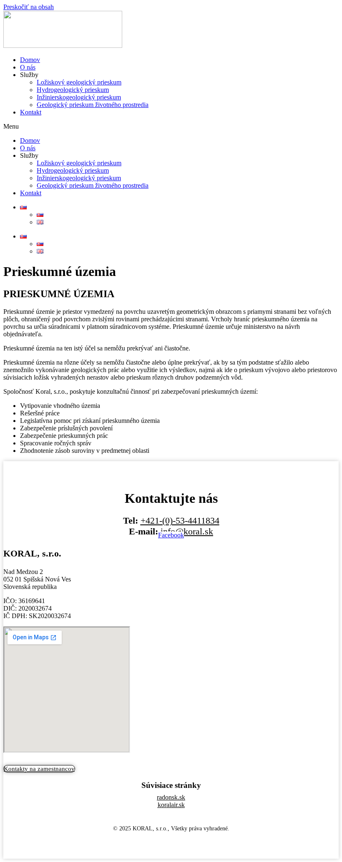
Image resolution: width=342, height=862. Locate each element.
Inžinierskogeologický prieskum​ (79, 97)
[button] (171, 126)
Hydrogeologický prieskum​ (73, 89)
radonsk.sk (171, 797)
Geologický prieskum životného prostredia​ (92, 104)
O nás (27, 67)
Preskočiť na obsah (28, 6)
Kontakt (30, 112)
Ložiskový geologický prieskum (79, 82)
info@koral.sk (187, 531)
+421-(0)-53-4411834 (180, 520)
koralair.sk (171, 804)
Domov (30, 59)
